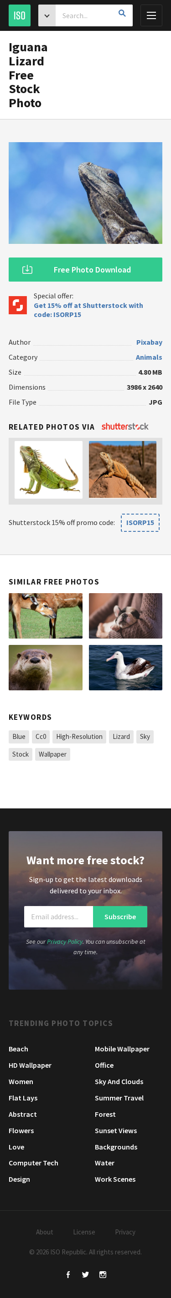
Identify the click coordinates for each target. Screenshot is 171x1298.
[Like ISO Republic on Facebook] (68, 1275)
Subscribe (120, 916)
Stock (20, 754)
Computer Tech (33, 1162)
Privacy (125, 1232)
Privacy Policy (65, 941)
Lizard (121, 736)
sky (145, 736)
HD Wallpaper (30, 1065)
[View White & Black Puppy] (126, 616)
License (84, 1232)
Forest (105, 1114)
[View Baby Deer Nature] (46, 616)
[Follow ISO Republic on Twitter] (85, 1275)
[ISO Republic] (20, 15)
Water (104, 1162)
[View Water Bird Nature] (126, 667)
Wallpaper (53, 754)
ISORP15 (140, 522)
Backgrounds (116, 1146)
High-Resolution (79, 736)
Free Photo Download (92, 269)
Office (104, 1065)
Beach (18, 1048)
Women (21, 1081)
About (44, 1232)
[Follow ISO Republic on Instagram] (102, 1275)
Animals (149, 357)
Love (16, 1146)
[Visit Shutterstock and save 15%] (125, 427)
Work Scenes (115, 1179)
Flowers (21, 1130)
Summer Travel (119, 1097)
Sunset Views (116, 1130)
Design (19, 1179)
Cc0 (41, 736)
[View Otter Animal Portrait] (46, 667)
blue (19, 736)
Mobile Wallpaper (122, 1048)
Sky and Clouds (119, 1081)
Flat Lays (23, 1097)
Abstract (23, 1114)
